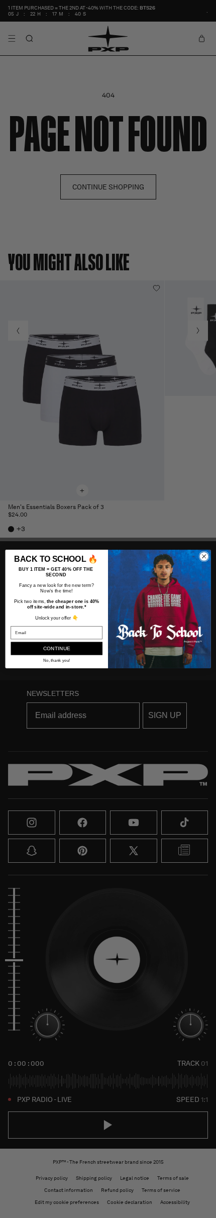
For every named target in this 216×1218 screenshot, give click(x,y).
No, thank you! (56, 660)
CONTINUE (56, 649)
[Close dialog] (203, 556)
